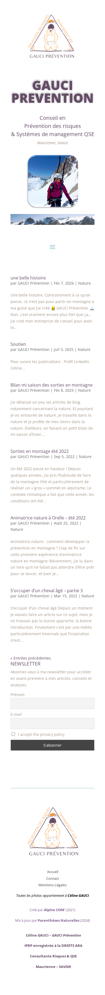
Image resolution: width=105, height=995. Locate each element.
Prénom (17, 694)
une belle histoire (28, 278)
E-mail (16, 714)
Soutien (18, 344)
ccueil (53, 871)
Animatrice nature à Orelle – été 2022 (48, 518)
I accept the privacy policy (41, 734)
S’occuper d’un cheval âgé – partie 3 (46, 591)
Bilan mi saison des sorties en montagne (51, 385)
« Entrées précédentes (30, 658)
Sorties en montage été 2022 (39, 451)
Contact (52, 878)
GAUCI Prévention (34, 283)
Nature (84, 283)
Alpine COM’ (54, 909)
